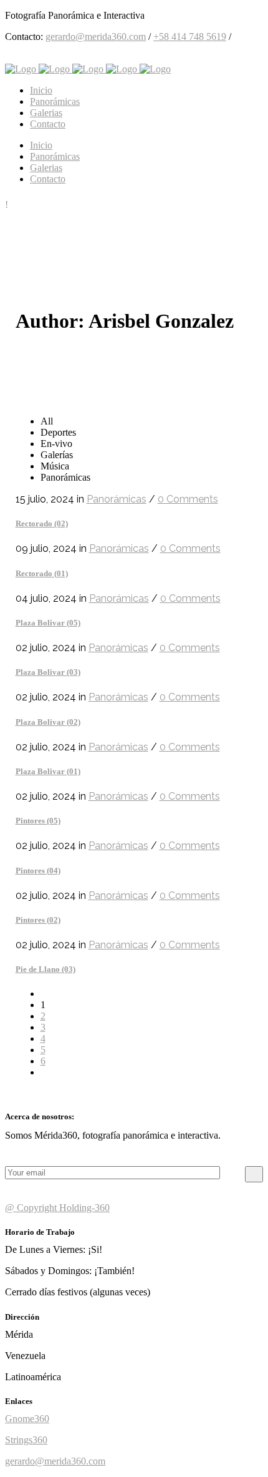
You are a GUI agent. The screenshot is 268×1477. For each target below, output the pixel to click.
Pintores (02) (38, 920)
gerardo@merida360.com (95, 36)
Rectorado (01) (42, 573)
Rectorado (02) (42, 523)
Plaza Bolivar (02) (48, 722)
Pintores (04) (38, 870)
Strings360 (26, 1440)
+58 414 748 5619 (189, 36)
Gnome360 (27, 1418)
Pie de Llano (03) (45, 969)
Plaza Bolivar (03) (48, 672)
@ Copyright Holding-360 (57, 1207)
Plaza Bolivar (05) (48, 622)
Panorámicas (116, 499)
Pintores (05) (38, 820)
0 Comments (188, 499)
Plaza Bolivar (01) (48, 771)
